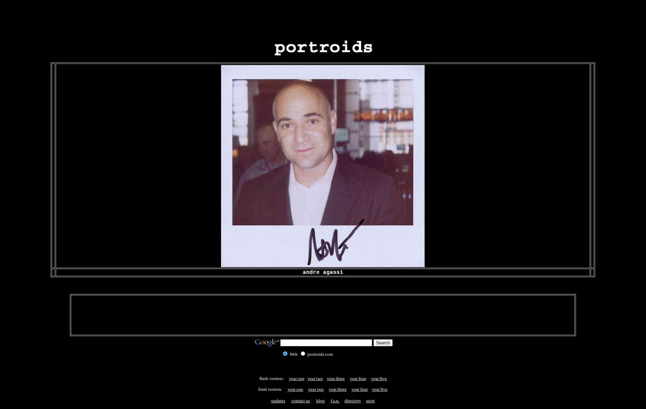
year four (358, 378)
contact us (300, 400)
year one (296, 378)
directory (353, 400)
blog (320, 400)
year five (379, 378)
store (370, 400)
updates (278, 400)
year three (336, 378)
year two (315, 378)
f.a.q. (335, 400)
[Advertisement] (323, 18)
